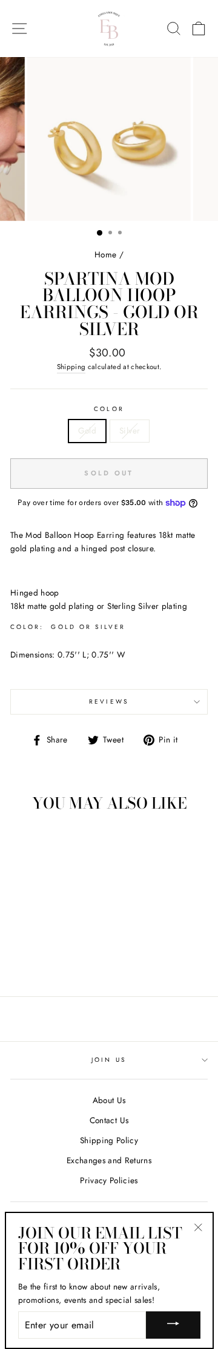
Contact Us (109, 1120)
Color (109, 408)
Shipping (71, 367)
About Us (109, 1100)
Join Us (108, 1059)
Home (105, 254)
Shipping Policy (109, 1140)
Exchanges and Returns (109, 1160)
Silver (129, 430)
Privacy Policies (108, 1180)
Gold (87, 430)
